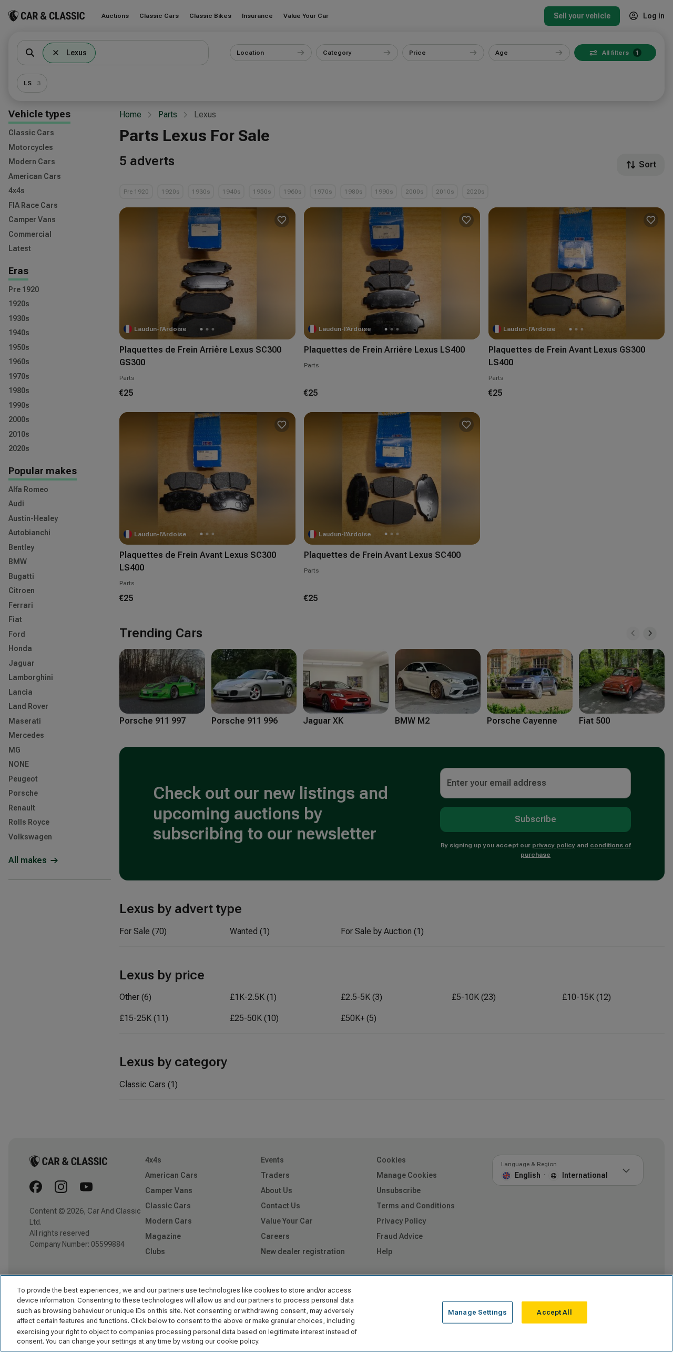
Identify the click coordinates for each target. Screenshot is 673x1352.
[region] (336, 1313)
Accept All (554, 1312)
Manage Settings (477, 1312)
